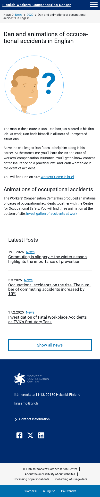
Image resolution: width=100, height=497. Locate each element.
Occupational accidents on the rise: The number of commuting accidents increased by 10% (49, 289)
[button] (94, 4)
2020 (30, 15)
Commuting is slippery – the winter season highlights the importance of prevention (47, 259)
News (18, 15)
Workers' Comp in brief (57, 177)
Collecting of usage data (71, 479)
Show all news (50, 345)
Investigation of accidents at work (51, 213)
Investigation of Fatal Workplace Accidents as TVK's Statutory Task (47, 319)
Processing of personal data (31, 479)
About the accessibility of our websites (50, 474)
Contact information (34, 419)
